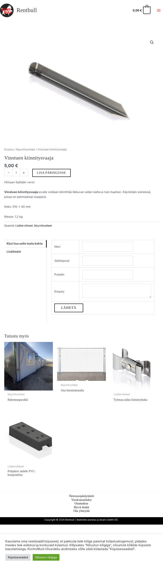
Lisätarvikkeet (24, 225)
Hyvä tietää (81, 507)
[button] (152, 42)
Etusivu (9, 149)
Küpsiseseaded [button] (18, 557)
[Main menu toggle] (159, 10)
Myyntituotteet (25, 149)
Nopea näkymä (28, 387)
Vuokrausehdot (81, 499)
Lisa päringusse (51, 172)
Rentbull (27, 10)
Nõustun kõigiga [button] (46, 557)
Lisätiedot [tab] (14, 251)
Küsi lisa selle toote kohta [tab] (25, 243)
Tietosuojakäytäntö (81, 496)
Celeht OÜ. (113, 519)
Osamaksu (81, 503)
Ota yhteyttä (81, 510)
